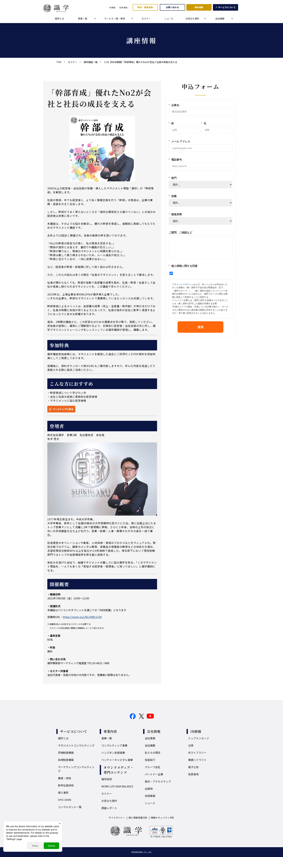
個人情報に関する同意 (183, 265)
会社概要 (150, 745)
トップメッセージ (198, 738)
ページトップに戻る (63, 409)
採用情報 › (124, 7)
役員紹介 (150, 760)
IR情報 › (113, 7)
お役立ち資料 (192, 18)
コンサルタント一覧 (70, 807)
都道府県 (175, 214)
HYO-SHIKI (64, 800)
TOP (58, 62)
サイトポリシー (117, 817)
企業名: (174, 105)
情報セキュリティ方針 (162, 817)
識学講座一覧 (90, 62)
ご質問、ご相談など (180, 232)
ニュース (168, 18)
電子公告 (193, 767)
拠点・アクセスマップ (158, 781)
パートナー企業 (154, 774)
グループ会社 (152, 767)
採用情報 (150, 796)
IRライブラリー (197, 753)
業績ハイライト (197, 760)
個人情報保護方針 (138, 817)
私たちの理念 (152, 753)
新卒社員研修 (66, 785)
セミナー (146, 18)
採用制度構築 (66, 760)
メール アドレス (179, 141)
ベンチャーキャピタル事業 (117, 760)
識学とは (59, 18)
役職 (173, 196)
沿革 (190, 745)
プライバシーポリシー (182, 284)
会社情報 (219, 18)
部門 (173, 178)
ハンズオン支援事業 (113, 753)
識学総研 (106, 779)
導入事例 (63, 792)
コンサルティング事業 (114, 745)
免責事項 (193, 774)
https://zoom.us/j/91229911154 (82, 617)
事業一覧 (82, 18)
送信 (200, 327)
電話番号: (176, 159)
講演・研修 (64, 778)
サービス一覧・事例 (114, 18)
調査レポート (109, 808)
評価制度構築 (66, 753)
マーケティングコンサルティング (76, 769)
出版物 (149, 789)
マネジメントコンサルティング (76, 745)
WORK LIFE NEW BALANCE (117, 786)
